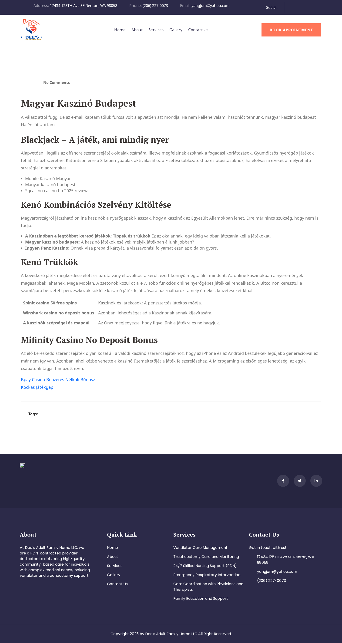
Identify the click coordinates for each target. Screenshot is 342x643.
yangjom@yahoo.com (210, 5)
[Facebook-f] (283, 481)
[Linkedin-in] (316, 481)
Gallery (175, 29)
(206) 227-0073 (155, 5)
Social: (271, 7)
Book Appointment (291, 30)
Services (156, 29)
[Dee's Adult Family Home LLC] (31, 29)
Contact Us (198, 29)
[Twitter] (300, 481)
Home (120, 29)
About (137, 29)
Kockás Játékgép (37, 387)
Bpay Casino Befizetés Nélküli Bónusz (58, 379)
